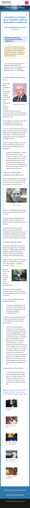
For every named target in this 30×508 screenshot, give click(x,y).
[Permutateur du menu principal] (27, 3)
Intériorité (12, 392)
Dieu (7, 390)
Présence (20, 394)
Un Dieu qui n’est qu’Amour (15, 495)
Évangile (18, 390)
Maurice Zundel (12, 394)
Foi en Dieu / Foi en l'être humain (15, 490)
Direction (13, 390)
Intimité (18, 392)
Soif (25, 394)
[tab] (15, 39)
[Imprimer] (26, 14)
